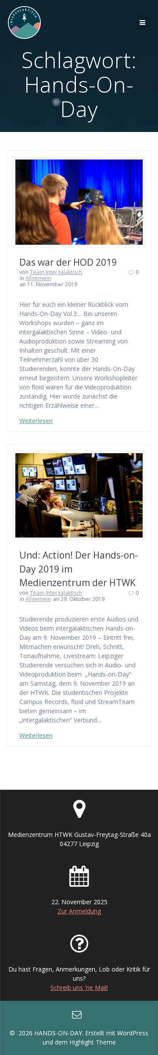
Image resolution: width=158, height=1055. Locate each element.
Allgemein (38, 278)
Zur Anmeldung (79, 911)
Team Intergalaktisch (56, 272)
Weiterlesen (36, 420)
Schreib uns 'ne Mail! (79, 987)
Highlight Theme (92, 1042)
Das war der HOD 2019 (68, 262)
